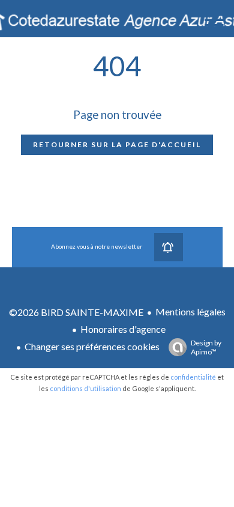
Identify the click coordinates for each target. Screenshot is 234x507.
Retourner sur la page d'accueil (117, 144)
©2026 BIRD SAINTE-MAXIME (76, 312)
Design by (206, 347)
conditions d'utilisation (85, 388)
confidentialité (193, 377)
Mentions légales (190, 311)
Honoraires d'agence (123, 329)
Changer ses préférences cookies (92, 346)
